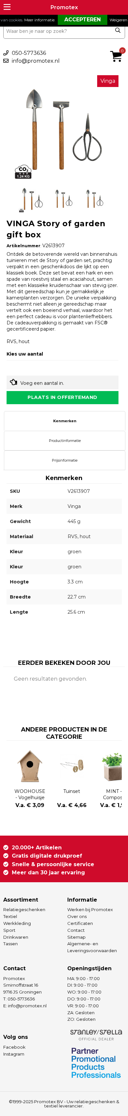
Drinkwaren (15, 937)
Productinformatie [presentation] (65, 440)
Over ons (77, 916)
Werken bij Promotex (90, 909)
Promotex (64, 7)
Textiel (10, 916)
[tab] (64, 421)
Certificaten (80, 923)
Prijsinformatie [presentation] (64, 460)
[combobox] (64, 31)
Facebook (14, 1047)
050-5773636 (29, 53)
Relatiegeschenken (24, 909)
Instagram (13, 1054)
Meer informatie (39, 19)
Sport (9, 930)
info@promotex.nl (36, 61)
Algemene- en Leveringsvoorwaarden (92, 947)
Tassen (10, 943)
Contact (76, 930)
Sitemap (76, 937)
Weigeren (118, 19)
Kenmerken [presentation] (64, 421)
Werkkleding (17, 923)
